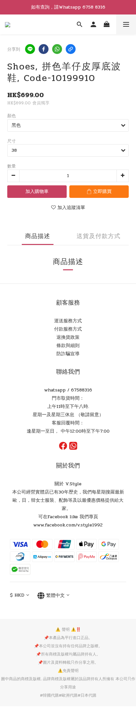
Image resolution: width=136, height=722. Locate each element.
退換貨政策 (68, 337)
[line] (30, 49)
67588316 (81, 390)
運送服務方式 (68, 320)
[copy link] (71, 49)
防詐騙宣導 (68, 353)
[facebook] (44, 49)
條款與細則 (68, 345)
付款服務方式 (68, 329)
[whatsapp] (57, 49)
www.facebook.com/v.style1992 (68, 524)
